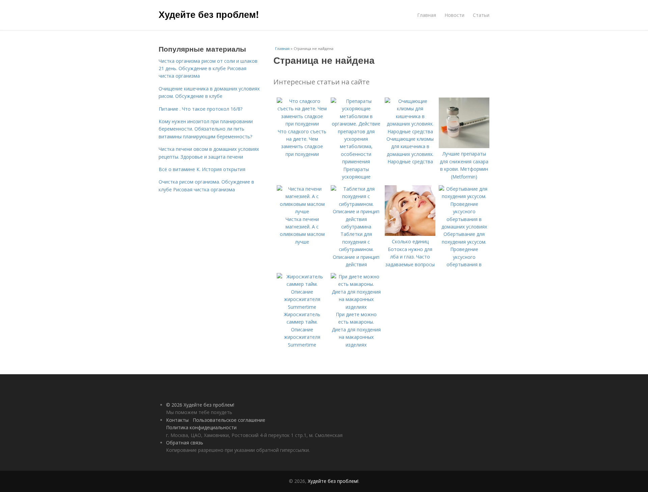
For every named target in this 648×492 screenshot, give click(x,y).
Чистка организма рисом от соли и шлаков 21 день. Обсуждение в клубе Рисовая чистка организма (208, 68)
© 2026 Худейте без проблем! (200, 405)
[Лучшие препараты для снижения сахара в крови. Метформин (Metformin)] (464, 146)
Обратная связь (184, 442)
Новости (454, 15)
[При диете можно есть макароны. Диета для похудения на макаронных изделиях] (356, 307)
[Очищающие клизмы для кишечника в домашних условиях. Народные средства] (410, 131)
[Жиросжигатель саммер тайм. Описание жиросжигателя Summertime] (302, 307)
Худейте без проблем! (209, 14)
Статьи (481, 15)
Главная (426, 15)
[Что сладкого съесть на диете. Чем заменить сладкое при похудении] (302, 123)
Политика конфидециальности (201, 427)
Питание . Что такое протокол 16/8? (200, 109)
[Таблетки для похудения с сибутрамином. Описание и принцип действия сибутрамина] (356, 226)
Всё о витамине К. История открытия (202, 169)
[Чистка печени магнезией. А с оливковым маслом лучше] (302, 211)
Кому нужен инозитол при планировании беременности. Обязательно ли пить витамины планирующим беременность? (206, 129)
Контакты (177, 420)
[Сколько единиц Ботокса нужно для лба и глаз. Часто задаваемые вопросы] (410, 234)
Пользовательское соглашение (229, 420)
